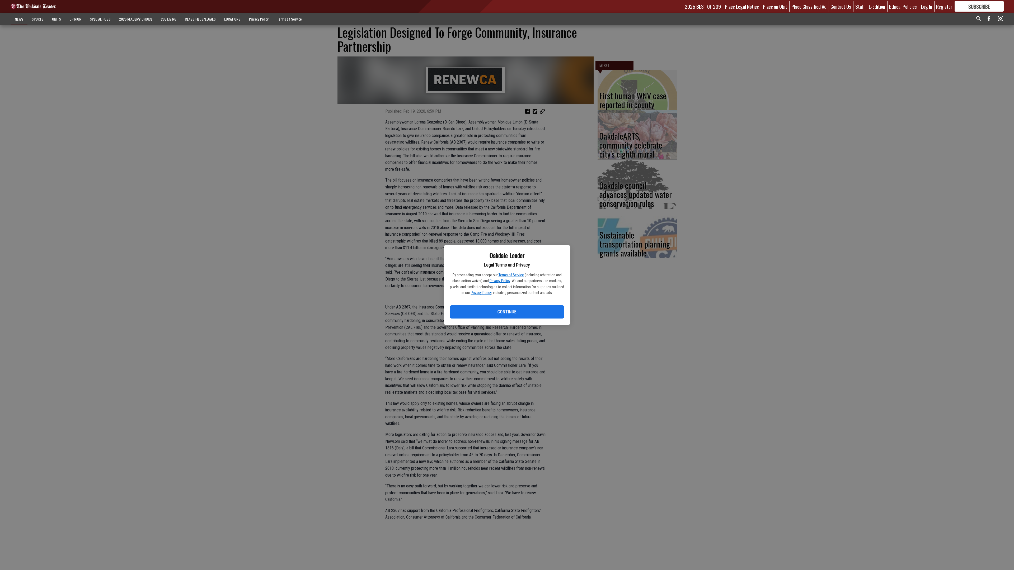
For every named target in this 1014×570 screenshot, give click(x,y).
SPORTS (38, 19)
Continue (506, 311)
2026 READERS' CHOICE (135, 19)
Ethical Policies (903, 6)
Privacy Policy (500, 281)
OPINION (75, 19)
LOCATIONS (232, 19)
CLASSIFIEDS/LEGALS (200, 19)
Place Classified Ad (809, 6)
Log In (926, 6)
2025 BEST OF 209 (703, 6)
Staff (860, 6)
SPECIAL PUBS (100, 19)
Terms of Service (511, 275)
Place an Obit (775, 6)
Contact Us (840, 6)
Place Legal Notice (742, 6)
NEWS (19, 19)
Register (944, 6)
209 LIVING (168, 19)
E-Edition (877, 6)
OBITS (56, 19)
